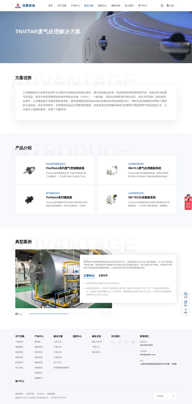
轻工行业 (58, 362)
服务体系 (96, 352)
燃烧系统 (38, 347)
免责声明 (30, 394)
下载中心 (96, 347)
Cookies (40, 394)
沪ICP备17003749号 (58, 398)
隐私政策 (19, 394)
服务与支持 (97, 342)
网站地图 (51, 394)
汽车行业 (58, 342)
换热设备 (38, 357)
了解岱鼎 (19, 342)
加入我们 (19, 367)
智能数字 (38, 378)
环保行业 (58, 347)
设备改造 (38, 373)
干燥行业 (58, 352)
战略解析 (19, 347)
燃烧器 (37, 342)
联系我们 (19, 362)
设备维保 (38, 367)
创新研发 (19, 352)
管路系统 (38, 352)
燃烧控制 (38, 362)
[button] (102, 314)
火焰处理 (58, 357)
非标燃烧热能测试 (61, 367)
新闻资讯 (19, 357)
